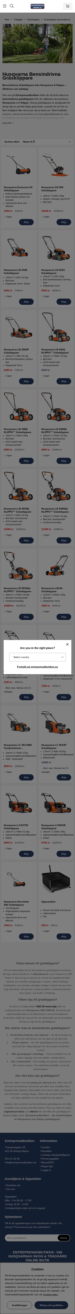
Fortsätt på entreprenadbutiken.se (37, 666)
